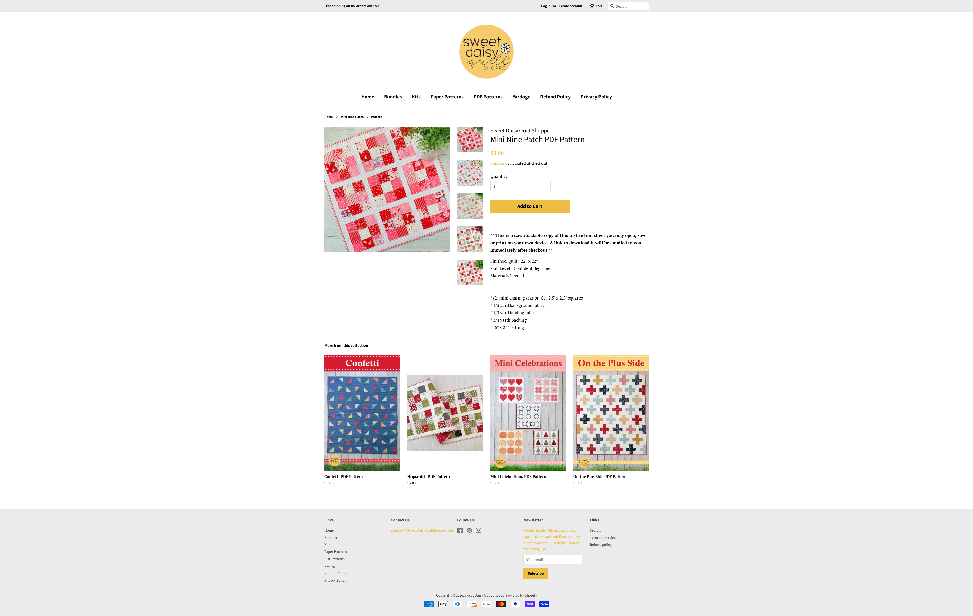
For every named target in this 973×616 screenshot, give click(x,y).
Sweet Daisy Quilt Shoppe (484, 595)
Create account (570, 6)
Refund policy (601, 544)
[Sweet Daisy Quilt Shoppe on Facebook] (460, 531)
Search (595, 530)
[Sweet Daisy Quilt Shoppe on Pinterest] (469, 531)
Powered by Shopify (521, 595)
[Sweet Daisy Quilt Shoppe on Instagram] (478, 531)
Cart (599, 6)
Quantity (499, 176)
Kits (416, 97)
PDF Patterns (488, 97)
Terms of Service (603, 537)
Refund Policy (555, 97)
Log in (546, 6)
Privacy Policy (596, 97)
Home (367, 97)
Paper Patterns (447, 97)
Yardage (521, 97)
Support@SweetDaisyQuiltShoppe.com (422, 530)
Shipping (498, 163)
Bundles (393, 97)
